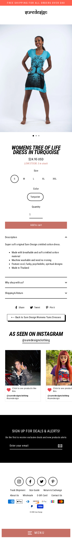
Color (36, 188)
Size (36, 170)
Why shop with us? (14, 282)
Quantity (36, 206)
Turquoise (35, 196)
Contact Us (56, 495)
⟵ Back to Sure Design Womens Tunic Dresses (36, 317)
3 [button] (39, 136)
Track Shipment (17, 490)
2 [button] (36, 136)
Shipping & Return (14, 293)
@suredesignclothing (36, 340)
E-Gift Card (42, 495)
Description (11, 237)
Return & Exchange (53, 490)
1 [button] (33, 136)
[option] (36, 78)
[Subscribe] (59, 445)
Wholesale (28, 495)
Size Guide (34, 490)
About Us (14, 495)
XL (43, 178)
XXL (55, 178)
